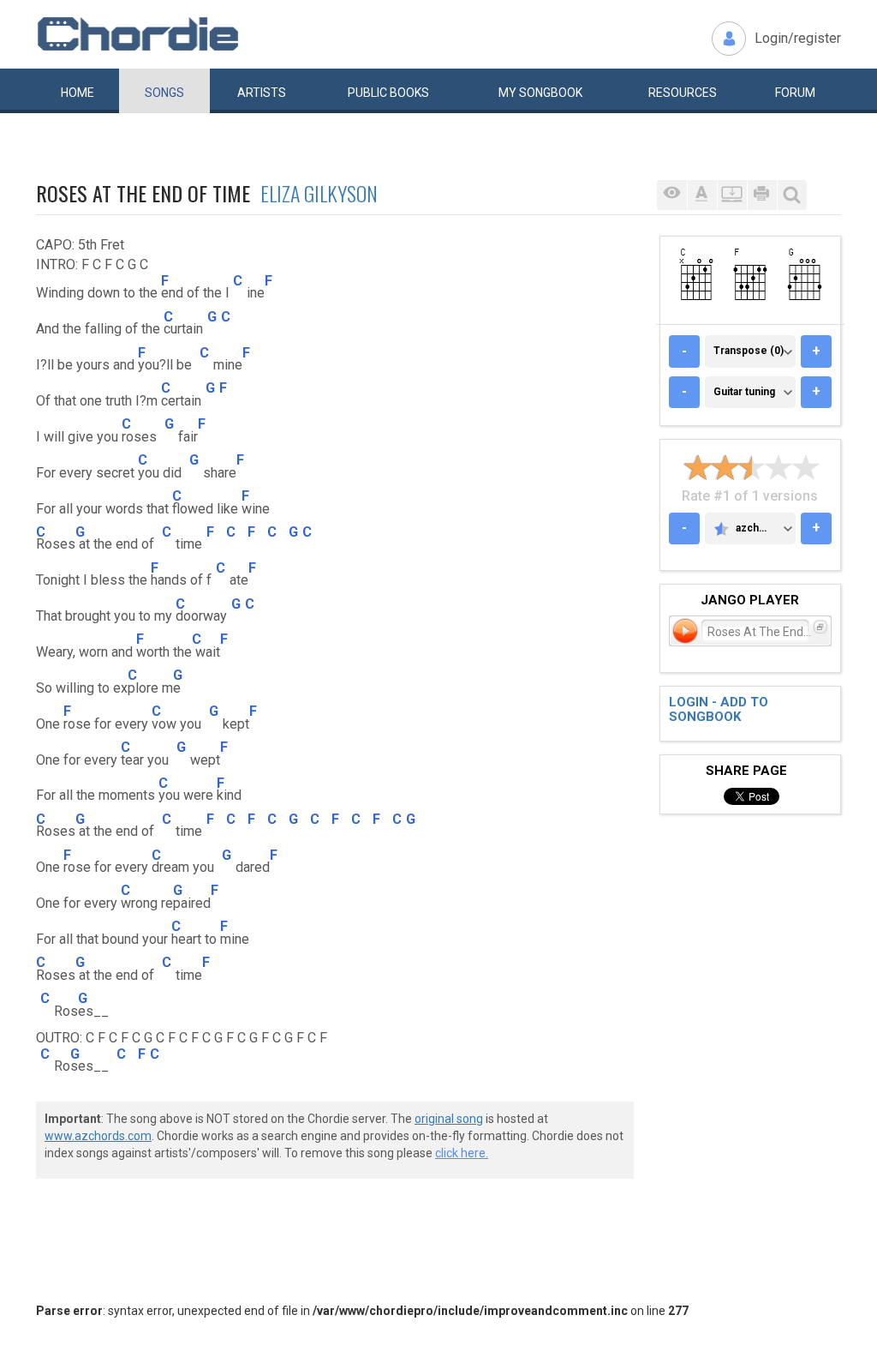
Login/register (798, 38)
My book (540, 92)
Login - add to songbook (718, 709)
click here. (461, 1153)
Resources (682, 92)
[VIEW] (672, 195)
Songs (164, 92)
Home (77, 92)
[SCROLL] (732, 195)
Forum (795, 92)
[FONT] (702, 195)
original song (449, 1119)
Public (388, 92)
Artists (261, 92)
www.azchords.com (98, 1136)
